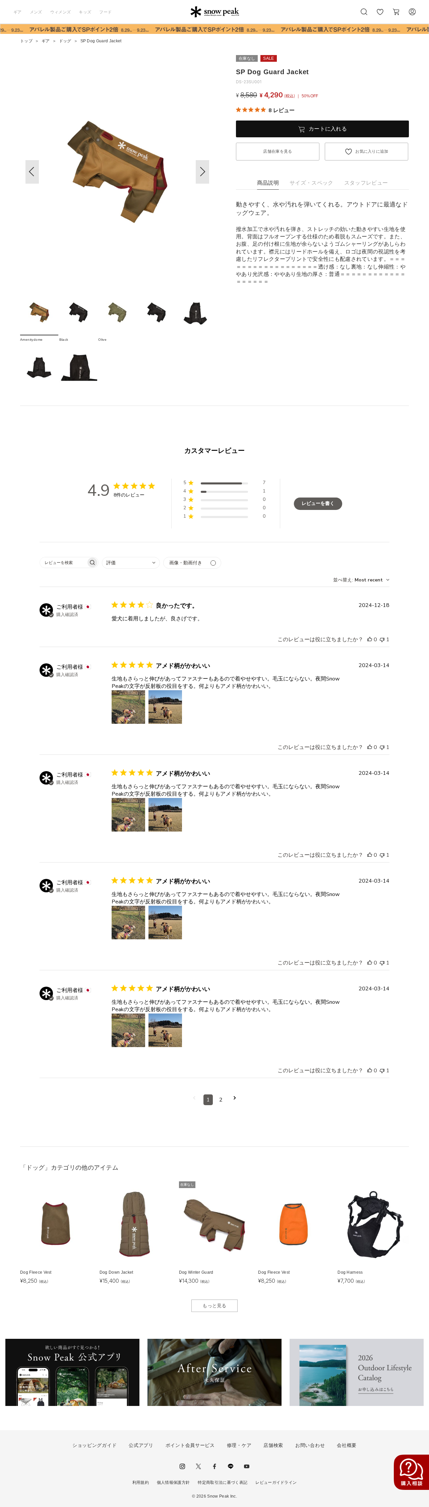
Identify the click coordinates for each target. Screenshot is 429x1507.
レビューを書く (318, 503)
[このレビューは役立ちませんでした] (382, 639)
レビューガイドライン (276, 1482)
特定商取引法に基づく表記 (222, 1482)
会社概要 (347, 1445)
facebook (214, 1466)
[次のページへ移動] (235, 1099)
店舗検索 (273, 1445)
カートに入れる (328, 129)
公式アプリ (141, 1445)
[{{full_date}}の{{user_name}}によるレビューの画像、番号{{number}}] (128, 707)
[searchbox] (63, 562)
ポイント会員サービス (190, 1445)
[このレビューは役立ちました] (369, 639)
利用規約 (140, 1482)
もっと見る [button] (214, 1305)
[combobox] (131, 563)
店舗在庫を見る (277, 151)
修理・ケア (239, 1445)
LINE (230, 1466)
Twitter (198, 1466)
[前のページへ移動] (194, 1099)
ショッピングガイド (94, 1445)
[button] (202, 172)
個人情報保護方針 (173, 1482)
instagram (182, 1466)
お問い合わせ (310, 1445)
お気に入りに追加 (371, 151)
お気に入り (379, 15)
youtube (246, 1466)
